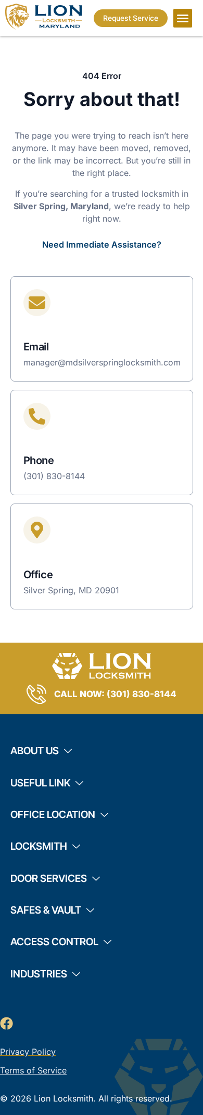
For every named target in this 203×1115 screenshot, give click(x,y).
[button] (183, 18)
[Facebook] (6, 1023)
